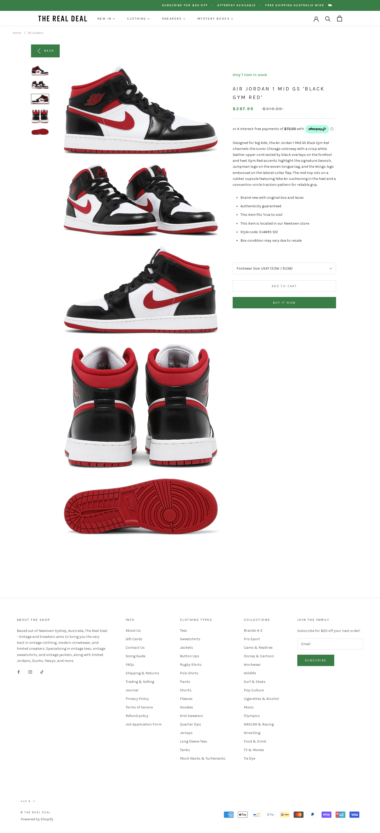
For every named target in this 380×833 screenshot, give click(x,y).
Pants (185, 681)
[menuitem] (106, 18)
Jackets (186, 647)
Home (17, 33)
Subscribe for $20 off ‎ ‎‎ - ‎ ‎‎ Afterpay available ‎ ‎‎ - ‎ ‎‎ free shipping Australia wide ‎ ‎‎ (253, 5)
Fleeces (186, 699)
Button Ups (189, 656)
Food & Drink (255, 741)
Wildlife (250, 673)
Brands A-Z (253, 630)
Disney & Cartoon (259, 656)
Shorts (186, 690)
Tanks (185, 750)
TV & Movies (254, 750)
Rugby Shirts (191, 664)
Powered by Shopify (37, 819)
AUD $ (26, 801)
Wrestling (252, 733)
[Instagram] (30, 672)
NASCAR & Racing (259, 724)
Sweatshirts (190, 639)
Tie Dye (249, 758)
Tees (183, 630)
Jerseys (186, 733)
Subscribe (316, 660)
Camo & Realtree (258, 647)
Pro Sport (252, 639)
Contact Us (135, 647)
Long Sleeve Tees (193, 741)
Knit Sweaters (191, 716)
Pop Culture (254, 690)
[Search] (328, 18)
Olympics (252, 716)
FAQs (130, 664)
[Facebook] (18, 672)
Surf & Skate (254, 681)
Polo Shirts (189, 673)
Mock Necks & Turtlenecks (202, 758)
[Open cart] (339, 18)
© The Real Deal (36, 812)
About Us (133, 630)
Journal (132, 690)
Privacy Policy (137, 699)
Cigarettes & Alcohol (261, 699)
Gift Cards (134, 639)
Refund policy (137, 716)
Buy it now (284, 302)
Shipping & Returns (142, 673)
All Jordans (35, 33)
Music (249, 707)
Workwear (252, 664)
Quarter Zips (190, 724)
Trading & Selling (140, 681)
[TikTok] (42, 672)
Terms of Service (139, 707)
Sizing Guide (135, 656)
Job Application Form (144, 724)
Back (49, 50)
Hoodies (186, 707)
